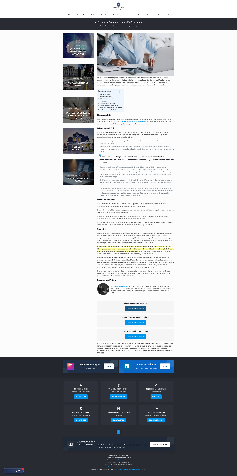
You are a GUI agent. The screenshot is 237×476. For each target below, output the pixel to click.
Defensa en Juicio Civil (107, 96)
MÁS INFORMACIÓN (118, 397)
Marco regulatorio (105, 94)
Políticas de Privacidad (121, 469)
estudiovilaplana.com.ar (123, 457)
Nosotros (119, 467)
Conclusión (103, 101)
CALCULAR (156, 397)
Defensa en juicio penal (107, 99)
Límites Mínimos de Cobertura (109, 105)
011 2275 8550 (81, 420)
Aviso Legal (111, 467)
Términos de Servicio (134, 469)
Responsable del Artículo (107, 103)
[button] (13, 470)
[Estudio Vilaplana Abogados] (118, 6)
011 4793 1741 (81, 397)
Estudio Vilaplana (102, 26)
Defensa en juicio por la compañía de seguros (126, 26)
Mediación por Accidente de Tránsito (111, 108)
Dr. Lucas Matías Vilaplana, (120, 286)
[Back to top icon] (118, 432)
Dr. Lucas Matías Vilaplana (115, 460)
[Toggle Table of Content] (120, 91)
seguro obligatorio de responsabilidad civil (135, 121)
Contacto (126, 467)
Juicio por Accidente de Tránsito (110, 110)
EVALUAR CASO (118, 420)
